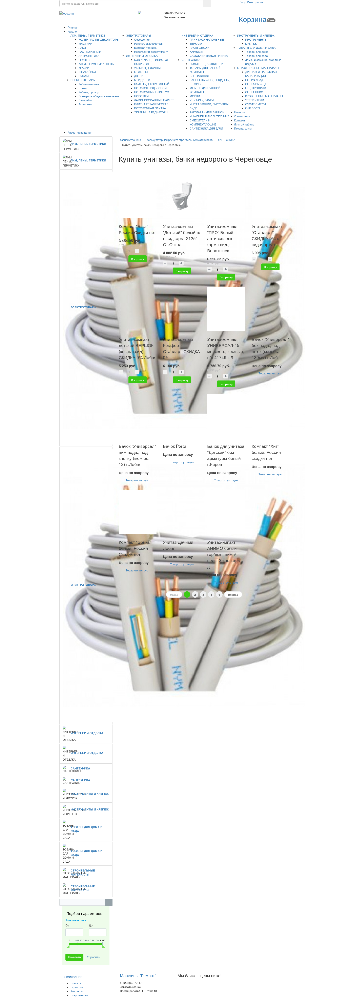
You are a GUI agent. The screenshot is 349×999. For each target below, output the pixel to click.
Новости (75, 983)
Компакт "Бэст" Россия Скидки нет (137, 229)
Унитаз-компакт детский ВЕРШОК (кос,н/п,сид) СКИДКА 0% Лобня (137, 348)
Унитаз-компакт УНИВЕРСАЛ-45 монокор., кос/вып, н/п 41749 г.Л (225, 348)
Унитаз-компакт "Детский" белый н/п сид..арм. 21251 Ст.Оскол (181, 235)
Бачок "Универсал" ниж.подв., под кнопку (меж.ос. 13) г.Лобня (137, 455)
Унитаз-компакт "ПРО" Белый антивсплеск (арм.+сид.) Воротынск (222, 238)
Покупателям (79, 995)
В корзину (137, 259)
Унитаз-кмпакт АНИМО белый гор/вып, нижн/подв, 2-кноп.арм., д (225, 554)
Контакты (76, 991)
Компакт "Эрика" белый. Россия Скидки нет (135, 548)
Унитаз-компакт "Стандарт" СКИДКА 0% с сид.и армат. (267, 235)
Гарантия (76, 987)
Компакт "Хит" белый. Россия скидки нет (266, 452)
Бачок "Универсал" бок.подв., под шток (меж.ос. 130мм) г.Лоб (270, 348)
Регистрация (255, 2)
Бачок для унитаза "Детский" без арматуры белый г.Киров (225, 455)
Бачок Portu (174, 446)
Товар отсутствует (270, 373)
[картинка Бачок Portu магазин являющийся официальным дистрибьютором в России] (182, 416)
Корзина (253, 19)
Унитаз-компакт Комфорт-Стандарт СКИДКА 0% (181, 348)
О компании (72, 976)
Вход (243, 2)
